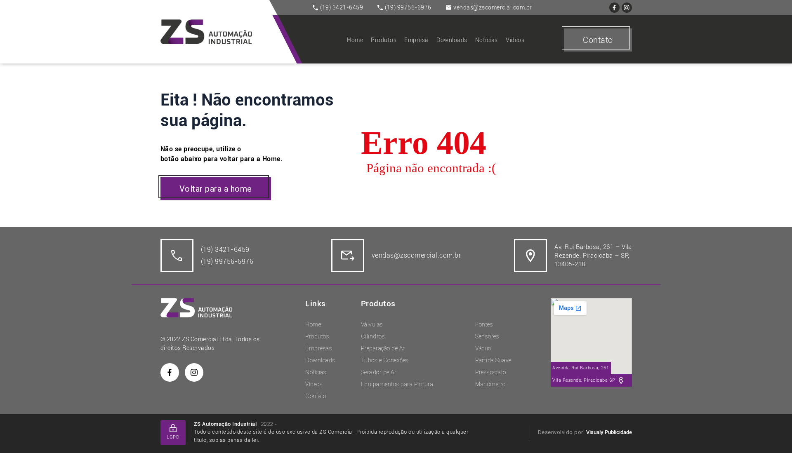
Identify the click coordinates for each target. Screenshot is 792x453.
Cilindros (373, 336)
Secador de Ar (379, 372)
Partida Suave (493, 360)
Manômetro (490, 384)
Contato (598, 40)
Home (355, 40)
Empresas (318, 348)
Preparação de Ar (383, 348)
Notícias (486, 40)
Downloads (451, 40)
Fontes (484, 324)
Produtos (383, 40)
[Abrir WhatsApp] (771, 432)
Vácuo (483, 348)
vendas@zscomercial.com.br (492, 7)
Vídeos (515, 40)
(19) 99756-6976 (408, 7)
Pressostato (490, 372)
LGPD (173, 437)
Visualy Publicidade (609, 432)
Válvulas (372, 324)
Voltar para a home (215, 189)
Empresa (416, 40)
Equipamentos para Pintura (397, 384)
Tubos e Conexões (385, 360)
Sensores (487, 336)
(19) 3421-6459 (341, 7)
